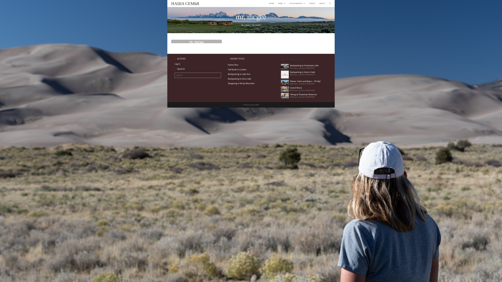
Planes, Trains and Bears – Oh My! (305, 81)
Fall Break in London (237, 69)
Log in (177, 64)
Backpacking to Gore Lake (239, 78)
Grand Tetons (296, 87)
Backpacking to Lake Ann (239, 74)
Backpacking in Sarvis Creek (302, 72)
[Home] (242, 25)
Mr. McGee (196, 42)
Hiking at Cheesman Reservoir (303, 94)
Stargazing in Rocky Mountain (241, 83)
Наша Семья (185, 3)
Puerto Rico (233, 64)
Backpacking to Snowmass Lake (304, 65)
